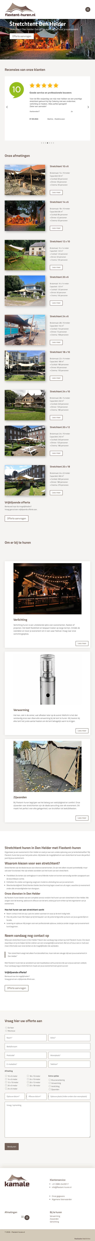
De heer (11, 1027)
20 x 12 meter (34, 1082)
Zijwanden (55, 1089)
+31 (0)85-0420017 (60, 1183)
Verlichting (55, 1086)
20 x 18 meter (34, 1085)
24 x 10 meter (34, 1079)
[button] (7, 107)
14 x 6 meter (12, 1079)
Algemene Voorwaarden (62, 1199)
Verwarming (56, 1083)
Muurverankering (58, 1080)
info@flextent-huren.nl (61, 1187)
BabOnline (86, 1238)
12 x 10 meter (13, 1082)
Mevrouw (11, 1030)
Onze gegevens (58, 1196)
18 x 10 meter (34, 1076)
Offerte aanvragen (21, 36)
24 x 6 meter (12, 1088)
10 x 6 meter (12, 1076)
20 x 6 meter (12, 1085)
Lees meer (56, 192)
